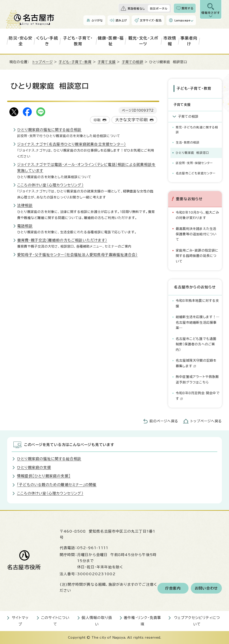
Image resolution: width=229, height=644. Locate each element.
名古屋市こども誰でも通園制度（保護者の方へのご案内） (196, 344)
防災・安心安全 (20, 41)
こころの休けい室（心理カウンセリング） (50, 185)
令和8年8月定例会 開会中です (198, 395)
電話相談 (25, 226)
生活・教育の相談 (188, 142)
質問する (187, 8)
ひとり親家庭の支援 (34, 467)
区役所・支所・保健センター (194, 163)
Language (182, 20)
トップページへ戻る (206, 421)
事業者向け (189, 41)
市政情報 (169, 41)
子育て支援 (107, 62)
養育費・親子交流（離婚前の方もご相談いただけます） (62, 240)
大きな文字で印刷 (131, 120)
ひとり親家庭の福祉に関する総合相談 (49, 129)
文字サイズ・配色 (151, 20)
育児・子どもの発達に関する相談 (197, 130)
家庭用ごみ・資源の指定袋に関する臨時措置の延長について (197, 256)
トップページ (42, 62)
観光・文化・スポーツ (143, 41)
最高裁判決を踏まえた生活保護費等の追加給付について (196, 234)
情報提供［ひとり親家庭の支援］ (43, 476)
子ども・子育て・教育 (78, 41)
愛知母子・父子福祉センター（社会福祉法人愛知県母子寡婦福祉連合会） (77, 254)
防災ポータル (159, 8)
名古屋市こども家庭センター (196, 173)
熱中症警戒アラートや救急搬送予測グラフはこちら (197, 379)
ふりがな (97, 20)
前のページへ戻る (163, 421)
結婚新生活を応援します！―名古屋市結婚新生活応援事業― (198, 322)
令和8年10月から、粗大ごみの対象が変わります (197, 215)
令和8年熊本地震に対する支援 (197, 303)
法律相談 (25, 205)
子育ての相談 (132, 62)
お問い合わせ (206, 588)
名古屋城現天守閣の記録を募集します (196, 363)
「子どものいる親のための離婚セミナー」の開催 (56, 484)
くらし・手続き (47, 41)
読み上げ (121, 20)
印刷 (97, 120)
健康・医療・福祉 (111, 41)
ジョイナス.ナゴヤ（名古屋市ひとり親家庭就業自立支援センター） (71, 144)
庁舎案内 (173, 588)
